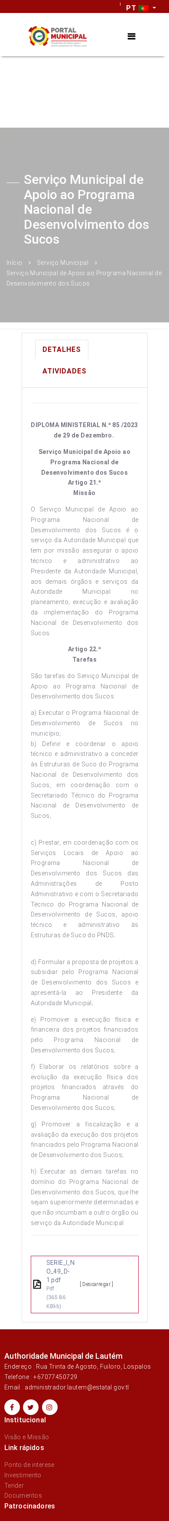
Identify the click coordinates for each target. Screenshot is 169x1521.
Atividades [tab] (64, 371)
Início (14, 262)
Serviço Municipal (62, 262)
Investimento (23, 1475)
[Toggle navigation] (131, 36)
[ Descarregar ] (97, 1284)
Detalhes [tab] (61, 349)
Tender (14, 1485)
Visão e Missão (26, 1437)
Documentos (23, 1495)
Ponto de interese (29, 1464)
